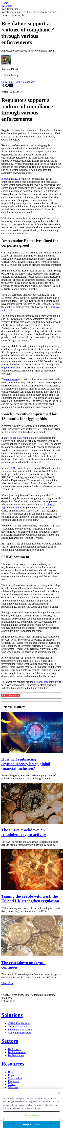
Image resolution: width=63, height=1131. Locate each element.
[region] (31, 1110)
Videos (11, 1084)
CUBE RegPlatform (19, 1023)
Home (4, 2)
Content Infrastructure (19, 1032)
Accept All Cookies (31, 1124)
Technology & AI (17, 1026)
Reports (12, 1075)
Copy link (18, 81)
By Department (16, 1055)
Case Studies (15, 1078)
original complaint (10, 367)
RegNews (13, 1081)
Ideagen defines (9, 178)
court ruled (12, 379)
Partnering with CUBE (20, 1029)
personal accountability (46, 681)
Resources (6, 5)
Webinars (13, 1087)
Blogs (11, 1072)
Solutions (12, 1015)
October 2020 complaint (20, 437)
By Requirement (17, 1052)
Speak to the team (10, 695)
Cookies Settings (31, 1115)
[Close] (59, 1093)
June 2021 (9, 468)
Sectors (9, 1041)
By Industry (14, 1049)
